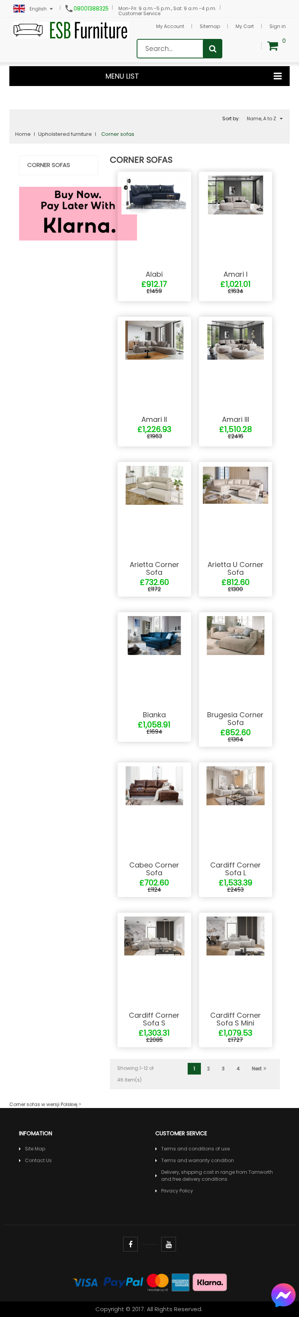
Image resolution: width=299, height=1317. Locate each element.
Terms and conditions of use (195, 1148)
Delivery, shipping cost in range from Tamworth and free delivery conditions (217, 1175)
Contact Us (38, 1160)
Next (257, 1068)
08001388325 (91, 8)
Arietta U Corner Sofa (236, 568)
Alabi (154, 274)
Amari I (235, 274)
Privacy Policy (177, 1190)
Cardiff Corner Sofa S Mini (235, 1019)
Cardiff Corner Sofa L (235, 869)
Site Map (35, 1148)
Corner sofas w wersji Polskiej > (45, 1104)
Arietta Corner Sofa (154, 568)
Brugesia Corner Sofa (235, 718)
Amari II (154, 419)
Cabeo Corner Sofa (154, 869)
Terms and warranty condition (197, 1160)
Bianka (154, 715)
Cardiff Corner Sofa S (154, 1019)
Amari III (235, 419)
